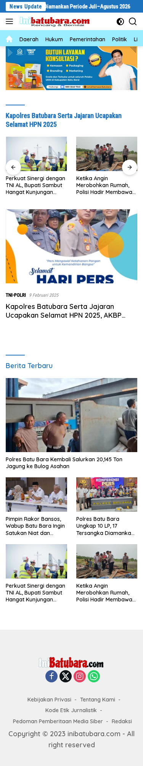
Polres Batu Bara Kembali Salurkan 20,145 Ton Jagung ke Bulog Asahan (64, 463)
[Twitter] (65, 676)
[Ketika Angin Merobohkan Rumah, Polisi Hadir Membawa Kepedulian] (107, 154)
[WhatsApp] (94, 676)
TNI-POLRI (16, 295)
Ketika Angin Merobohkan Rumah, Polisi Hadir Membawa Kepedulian (104, 185)
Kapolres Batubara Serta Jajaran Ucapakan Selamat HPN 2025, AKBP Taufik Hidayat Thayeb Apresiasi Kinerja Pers (70, 320)
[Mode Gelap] (120, 21)
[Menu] (11, 21)
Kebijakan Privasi (49, 699)
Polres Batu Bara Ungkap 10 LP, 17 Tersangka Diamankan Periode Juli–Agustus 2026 (105, 526)
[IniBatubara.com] (57, 21)
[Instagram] (80, 676)
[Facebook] (51, 676)
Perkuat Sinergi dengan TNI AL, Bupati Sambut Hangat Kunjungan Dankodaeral (35, 185)
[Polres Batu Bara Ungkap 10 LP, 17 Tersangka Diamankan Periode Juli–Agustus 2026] (107, 494)
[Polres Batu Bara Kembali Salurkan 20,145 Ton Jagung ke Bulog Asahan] (71, 415)
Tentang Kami (97, 699)
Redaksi (122, 721)
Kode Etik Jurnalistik (71, 710)
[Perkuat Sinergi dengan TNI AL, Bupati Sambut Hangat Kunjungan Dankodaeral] (36, 154)
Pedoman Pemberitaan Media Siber (58, 721)
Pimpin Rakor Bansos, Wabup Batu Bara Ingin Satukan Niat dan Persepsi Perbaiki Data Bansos (35, 526)
